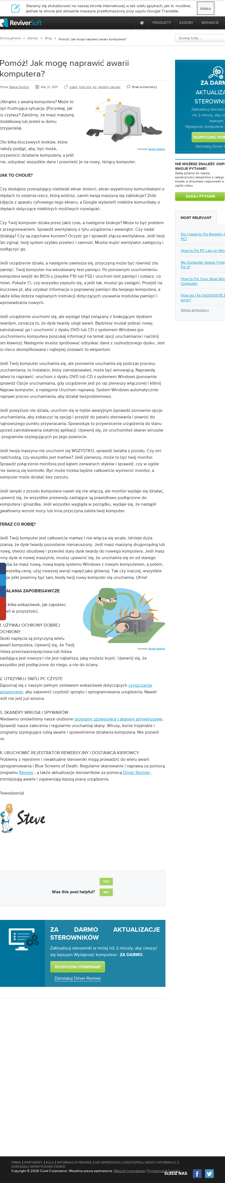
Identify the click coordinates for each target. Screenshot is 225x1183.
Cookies (174, 1171)
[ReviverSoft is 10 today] (129, 22)
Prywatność (156, 1171)
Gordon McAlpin (156, 149)
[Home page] (142, 22)
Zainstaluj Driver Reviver (77, 978)
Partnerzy (33, 1162)
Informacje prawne (74, 1162)
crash (73, 87)
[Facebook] (197, 1177)
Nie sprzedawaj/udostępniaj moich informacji (135, 1162)
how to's (85, 87)
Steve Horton (19, 87)
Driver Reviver (136, 772)
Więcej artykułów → (195, 310)
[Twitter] (209, 1177)
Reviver (26, 772)
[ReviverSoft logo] (21, 22)
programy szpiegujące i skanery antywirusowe (118, 718)
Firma (16, 1162)
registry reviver (109, 87)
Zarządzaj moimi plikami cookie (38, 1166)
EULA (50, 1162)
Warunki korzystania (129, 1171)
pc (95, 87)
